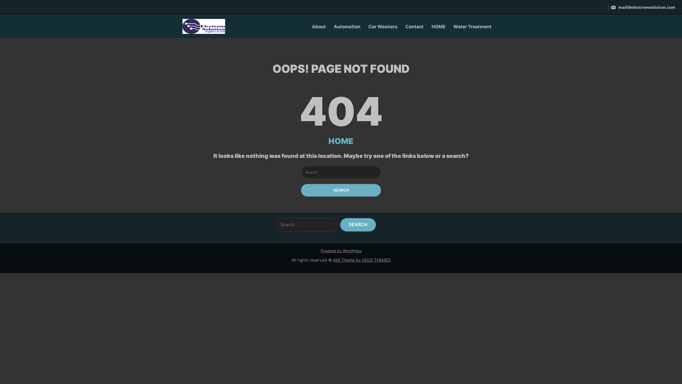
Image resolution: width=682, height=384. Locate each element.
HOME (438, 26)
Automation (347, 26)
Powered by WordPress (341, 251)
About (319, 26)
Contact (414, 26)
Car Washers (382, 26)
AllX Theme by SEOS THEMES (362, 260)
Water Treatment (472, 26)
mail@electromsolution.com (646, 7)
